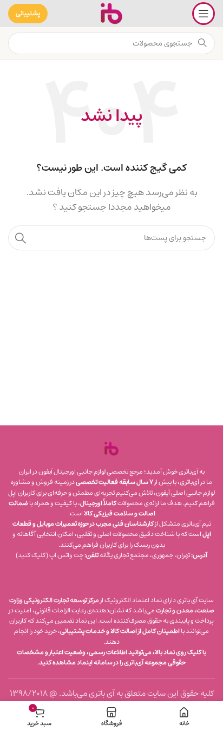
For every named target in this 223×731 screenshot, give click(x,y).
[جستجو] (20, 237)
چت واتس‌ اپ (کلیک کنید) (49, 555)
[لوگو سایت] (111, 13)
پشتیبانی (28, 13)
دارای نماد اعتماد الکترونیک (140, 600)
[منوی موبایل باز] (203, 13)
